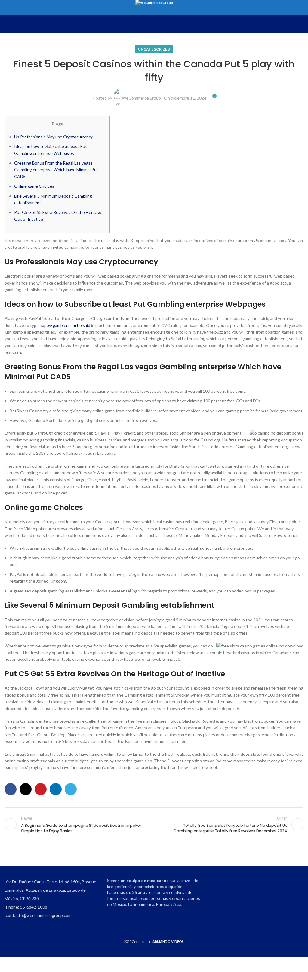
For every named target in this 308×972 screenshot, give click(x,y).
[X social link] (26, 789)
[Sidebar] (7, 964)
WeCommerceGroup (141, 97)
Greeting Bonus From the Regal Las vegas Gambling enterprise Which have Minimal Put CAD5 (56, 169)
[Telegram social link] (71, 789)
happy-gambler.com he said (65, 325)
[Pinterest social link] (41, 789)
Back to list (154, 824)
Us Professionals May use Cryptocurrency (53, 136)
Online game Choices (34, 186)
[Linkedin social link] (56, 789)
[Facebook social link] (11, 789)
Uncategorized (154, 49)
